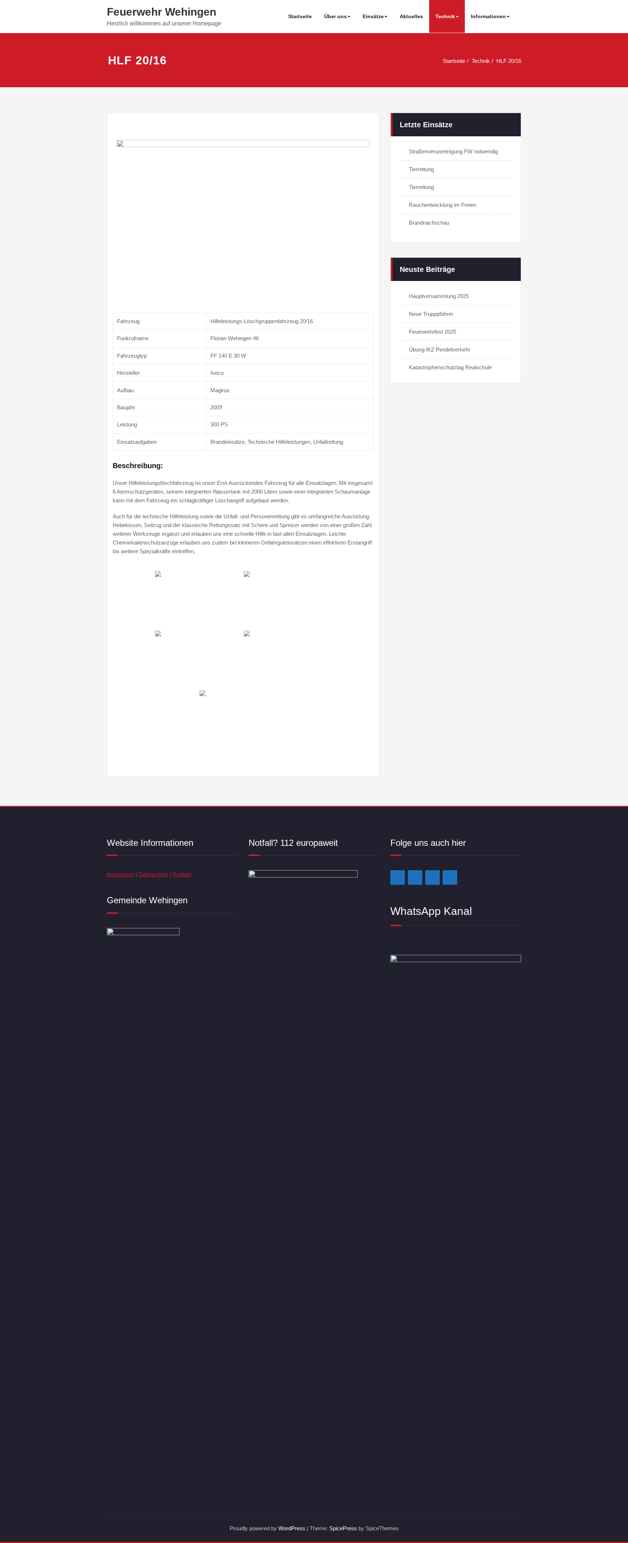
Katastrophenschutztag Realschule (450, 367)
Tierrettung (421, 169)
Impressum (120, 874)
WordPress (291, 1528)
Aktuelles (411, 16)
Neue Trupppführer (431, 314)
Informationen (488, 16)
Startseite (300, 16)
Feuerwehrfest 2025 (432, 332)
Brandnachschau (429, 223)
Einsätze (373, 16)
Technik (445, 16)
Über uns (335, 16)
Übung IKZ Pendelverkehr (439, 349)
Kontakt (182, 874)
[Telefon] (450, 877)
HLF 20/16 (508, 61)
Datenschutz (153, 874)
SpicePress (343, 1528)
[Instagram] (415, 877)
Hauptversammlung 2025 (439, 296)
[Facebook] (397, 877)
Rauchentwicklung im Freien (442, 205)
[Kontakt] (432, 877)
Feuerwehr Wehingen (161, 12)
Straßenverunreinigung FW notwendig (453, 151)
